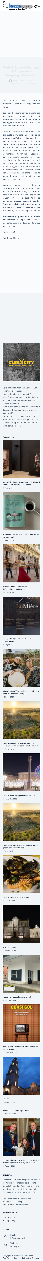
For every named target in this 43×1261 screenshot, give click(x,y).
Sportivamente (30, 83)
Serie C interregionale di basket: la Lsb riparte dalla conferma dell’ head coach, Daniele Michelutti (21, 400)
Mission (6, 1099)
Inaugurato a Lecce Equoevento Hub (17, 997)
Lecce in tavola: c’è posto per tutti (16, 897)
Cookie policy (9, 1217)
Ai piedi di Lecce (9, 947)
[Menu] (39, 6)
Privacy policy (9, 1220)
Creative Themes (31, 1258)
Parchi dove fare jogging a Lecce (16, 1110)
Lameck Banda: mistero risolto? (17, 394)
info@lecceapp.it (18, 1238)
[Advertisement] (21, 34)
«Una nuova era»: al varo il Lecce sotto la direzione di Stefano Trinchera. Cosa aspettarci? (21, 409)
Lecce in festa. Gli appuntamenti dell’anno (19, 795)
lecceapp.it (15, 1246)
